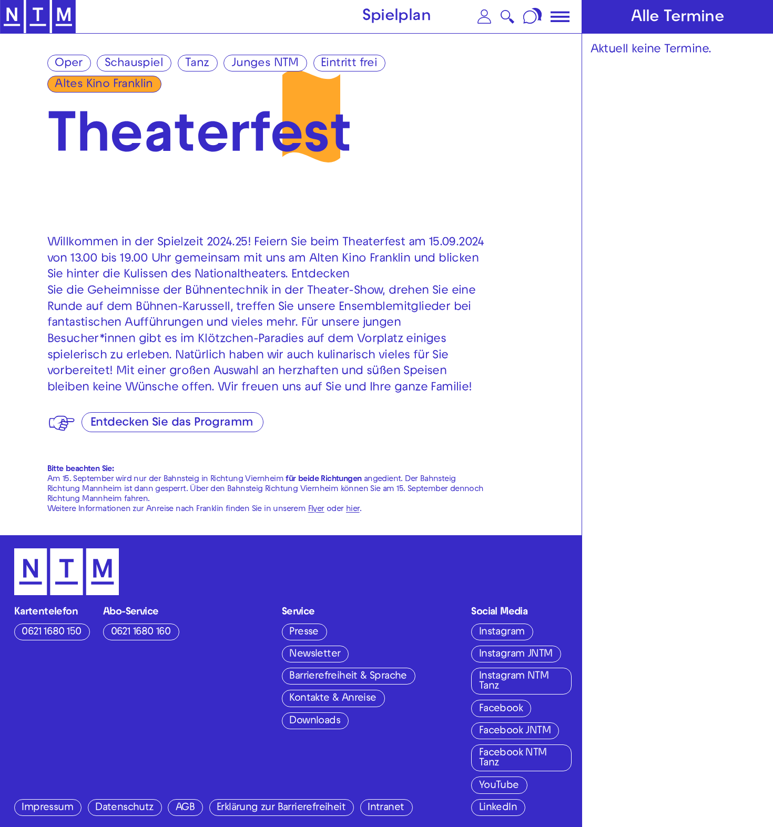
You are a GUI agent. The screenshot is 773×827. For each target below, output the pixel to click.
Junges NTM (265, 63)
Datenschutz (124, 808)
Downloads (314, 721)
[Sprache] (533, 16)
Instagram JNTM (516, 654)
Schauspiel (134, 63)
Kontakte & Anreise (332, 698)
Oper (69, 63)
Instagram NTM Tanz (513, 681)
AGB (185, 808)
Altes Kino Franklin (104, 84)
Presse (303, 632)
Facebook (501, 709)
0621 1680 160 (141, 632)
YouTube (499, 786)
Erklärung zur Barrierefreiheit (281, 808)
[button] (484, 16)
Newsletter (314, 654)
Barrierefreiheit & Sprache (347, 676)
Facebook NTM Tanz (513, 758)
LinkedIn (498, 808)
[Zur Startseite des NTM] (38, 17)
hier (353, 509)
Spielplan (396, 17)
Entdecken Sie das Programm (171, 423)
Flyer (316, 509)
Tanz (197, 63)
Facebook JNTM (515, 731)
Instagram (502, 632)
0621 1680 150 (51, 632)
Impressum (47, 808)
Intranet (386, 808)
